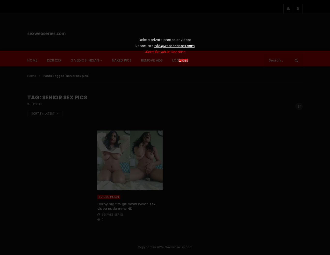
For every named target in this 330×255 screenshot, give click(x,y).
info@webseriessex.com (174, 45)
